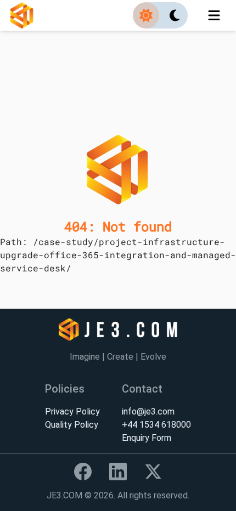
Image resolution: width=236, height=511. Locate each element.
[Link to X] (153, 471)
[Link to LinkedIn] (118, 471)
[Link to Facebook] (83, 471)
